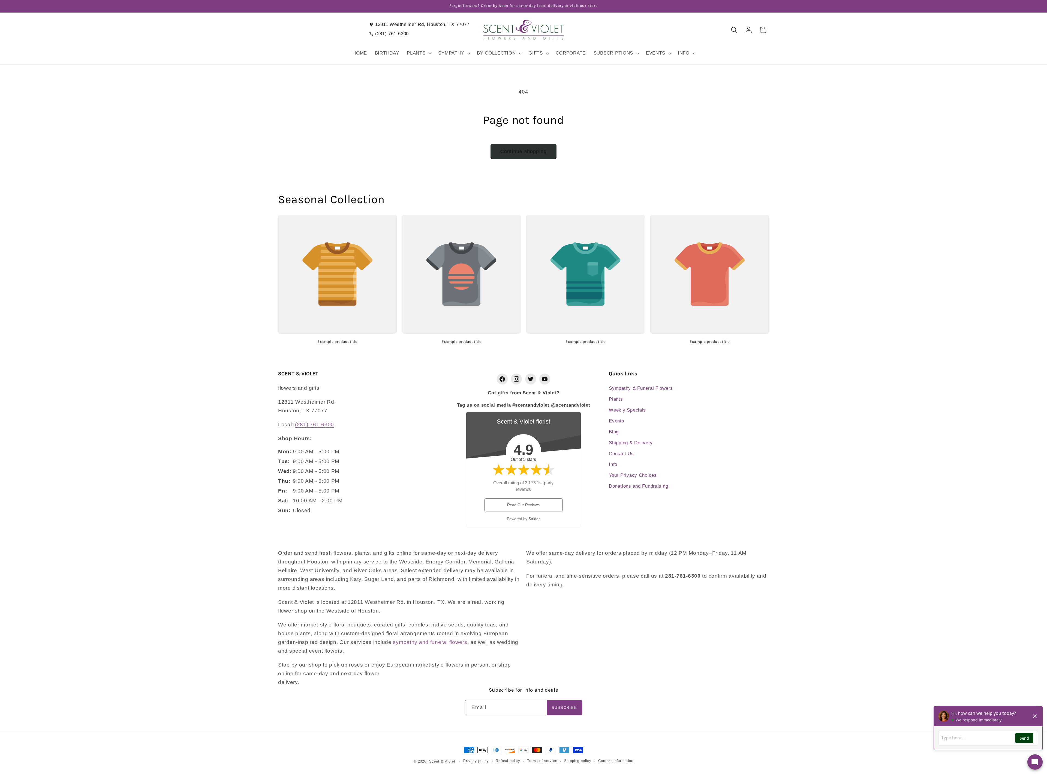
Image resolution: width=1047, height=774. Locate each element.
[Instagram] (516, 379)
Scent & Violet (442, 761)
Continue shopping (523, 151)
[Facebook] (502, 379)
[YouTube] (544, 379)
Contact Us (621, 453)
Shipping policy (578, 761)
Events (616, 421)
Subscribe (564, 708)
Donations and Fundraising (638, 486)
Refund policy (508, 761)
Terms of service (542, 761)
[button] (418, 53)
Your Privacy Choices (633, 475)
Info (613, 464)
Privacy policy (476, 761)
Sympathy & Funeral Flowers (641, 388)
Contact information (615, 761)
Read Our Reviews (523, 505)
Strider (534, 519)
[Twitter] (530, 379)
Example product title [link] (337, 341)
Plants (616, 399)
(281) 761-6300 (392, 33)
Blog (614, 431)
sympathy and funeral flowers (430, 642)
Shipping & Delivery (631, 442)
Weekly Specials (627, 410)
